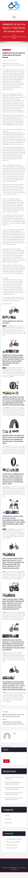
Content (23, 867)
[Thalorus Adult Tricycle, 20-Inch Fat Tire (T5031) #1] (3, 317)
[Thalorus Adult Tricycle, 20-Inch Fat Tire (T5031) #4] (11, 317)
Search (5, 750)
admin (5, 60)
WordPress (13, 867)
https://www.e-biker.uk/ (12, 845)
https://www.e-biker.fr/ (11, 847)
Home (14, 35)
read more (11, 376)
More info (4, 327)
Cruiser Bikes (8, 819)
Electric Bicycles (13, 60)
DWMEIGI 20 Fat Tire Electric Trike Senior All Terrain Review (14, 37)
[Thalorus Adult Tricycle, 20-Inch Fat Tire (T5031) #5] (14, 317)
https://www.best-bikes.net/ (13, 842)
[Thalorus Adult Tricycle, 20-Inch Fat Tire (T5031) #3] (9, 317)
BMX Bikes (7, 815)
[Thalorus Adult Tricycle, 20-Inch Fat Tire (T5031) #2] (6, 317)
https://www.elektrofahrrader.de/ (14, 839)
